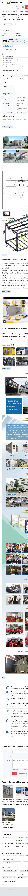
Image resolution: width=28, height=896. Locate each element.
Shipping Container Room (9, 877)
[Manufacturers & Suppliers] (14, 2)
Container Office (19, 846)
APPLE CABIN (19, 840)
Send (15, 773)
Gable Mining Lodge (6, 840)
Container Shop (5, 846)
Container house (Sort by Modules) (10, 843)
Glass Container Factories (9, 874)
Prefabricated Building (23, 11)
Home (3, 11)
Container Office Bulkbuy (9, 881)
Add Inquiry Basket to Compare (10, 70)
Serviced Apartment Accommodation (12, 862)
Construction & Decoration (11, 11)
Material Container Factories (9, 870)
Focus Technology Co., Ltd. (19, 889)
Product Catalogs (23, 837)
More (3, 884)
